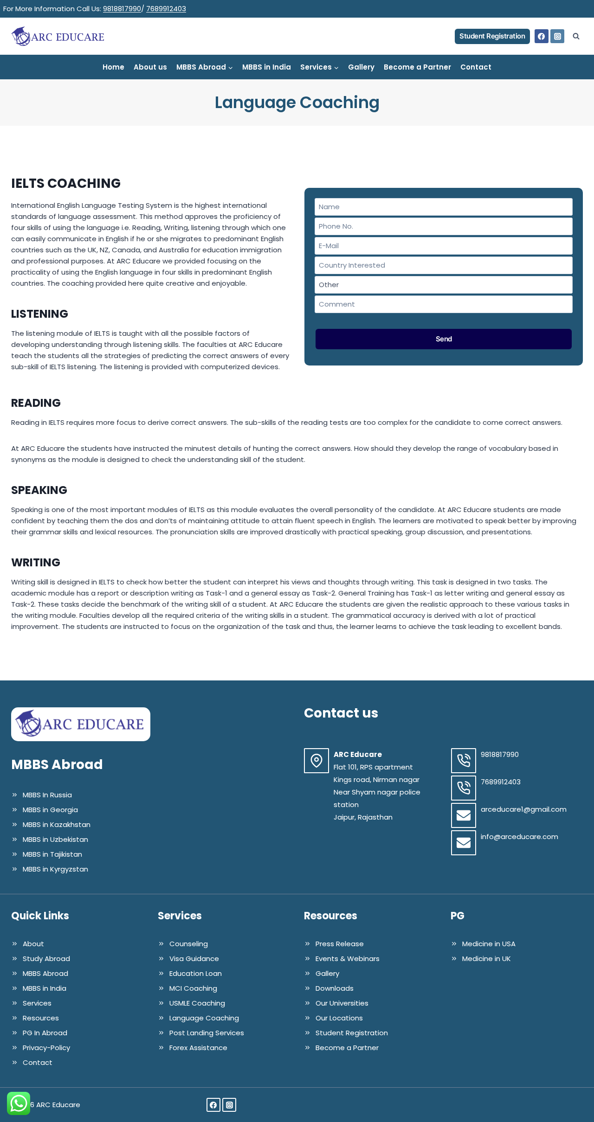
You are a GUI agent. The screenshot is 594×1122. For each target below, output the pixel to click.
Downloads (335, 988)
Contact (475, 67)
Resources (41, 1018)
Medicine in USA (489, 944)
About (33, 944)
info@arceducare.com (519, 836)
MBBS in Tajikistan (52, 854)
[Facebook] (542, 36)
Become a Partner (417, 67)
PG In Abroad (45, 1033)
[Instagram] (557, 36)
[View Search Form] (576, 36)
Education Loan (195, 973)
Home (113, 67)
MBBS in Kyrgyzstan (55, 869)
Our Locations (339, 1018)
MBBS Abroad (45, 973)
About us (150, 67)
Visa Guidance (194, 958)
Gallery (361, 67)
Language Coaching (204, 1018)
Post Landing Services (206, 1033)
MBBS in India (266, 67)
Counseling (188, 944)
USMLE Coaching (197, 1003)
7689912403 (166, 8)
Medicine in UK (486, 958)
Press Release (340, 944)
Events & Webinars (348, 958)
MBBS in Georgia (50, 809)
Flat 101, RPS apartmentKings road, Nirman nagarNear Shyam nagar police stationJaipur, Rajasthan (377, 792)
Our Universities (342, 1003)
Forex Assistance (198, 1047)
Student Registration (492, 36)
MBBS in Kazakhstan (56, 824)
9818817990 (122, 8)
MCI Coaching (193, 988)
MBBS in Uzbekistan (55, 839)
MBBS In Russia (47, 795)
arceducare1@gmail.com (524, 809)
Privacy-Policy (46, 1047)
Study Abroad (46, 958)
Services (37, 1003)
